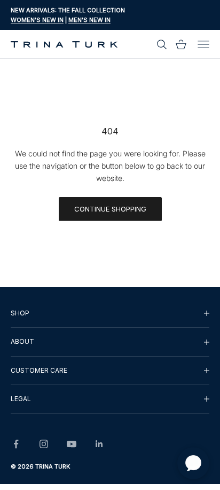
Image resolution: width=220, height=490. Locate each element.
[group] (110, 313)
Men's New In (89, 20)
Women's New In (37, 20)
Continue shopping (110, 209)
